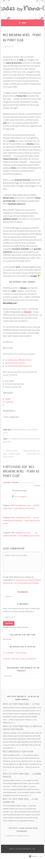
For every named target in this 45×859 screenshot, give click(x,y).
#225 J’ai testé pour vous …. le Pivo (21, 703)
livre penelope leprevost (25, 439)
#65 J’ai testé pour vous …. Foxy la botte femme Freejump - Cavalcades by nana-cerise (21, 520)
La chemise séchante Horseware (18, 366)
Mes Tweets (7, 639)
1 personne (23, 496)
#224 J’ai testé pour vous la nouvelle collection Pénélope (22, 728)
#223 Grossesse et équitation (18, 751)
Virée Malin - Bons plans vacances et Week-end (19, 659)
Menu (24, 23)
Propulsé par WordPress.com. (22, 849)
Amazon (27, 312)
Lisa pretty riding (10, 482)
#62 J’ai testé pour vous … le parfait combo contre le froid (11, 454)
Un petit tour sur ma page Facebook (17, 835)
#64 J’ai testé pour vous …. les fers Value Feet (33, 452)
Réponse (37, 486)
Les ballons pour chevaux (15, 363)
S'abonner (22, 604)
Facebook (23, 592)
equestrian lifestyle (18, 430)
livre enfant (12, 439)
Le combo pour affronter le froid (18, 360)
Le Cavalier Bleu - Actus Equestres (15, 653)
